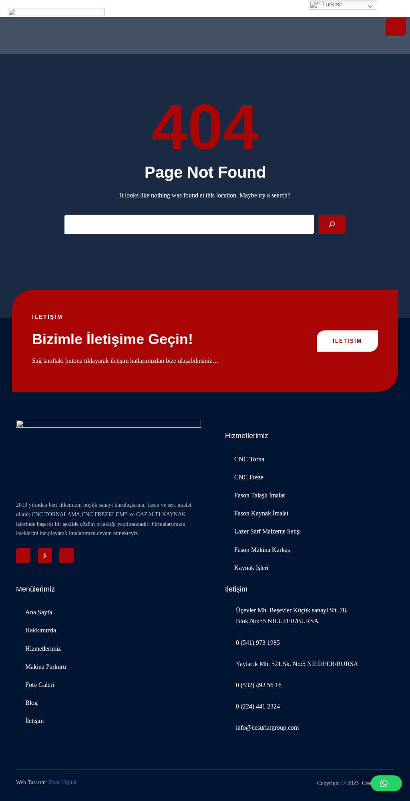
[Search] (332, 224)
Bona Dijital (62, 782)
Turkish (331, 4)
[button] (386, 783)
